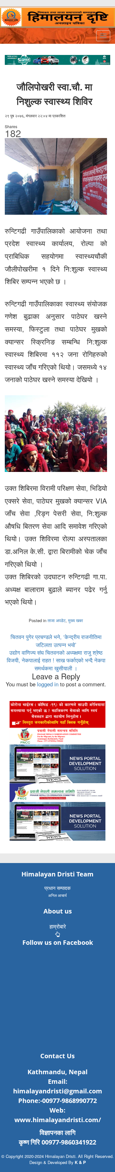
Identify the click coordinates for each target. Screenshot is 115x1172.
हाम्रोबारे (58, 926)
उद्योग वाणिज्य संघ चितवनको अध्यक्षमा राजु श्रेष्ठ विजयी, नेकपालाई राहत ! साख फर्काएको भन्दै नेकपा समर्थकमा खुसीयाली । (56, 660)
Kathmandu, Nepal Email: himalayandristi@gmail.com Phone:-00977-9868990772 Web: (57, 1091)
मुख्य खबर (75, 620)
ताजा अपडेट (56, 620)
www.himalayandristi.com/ (57, 1119)
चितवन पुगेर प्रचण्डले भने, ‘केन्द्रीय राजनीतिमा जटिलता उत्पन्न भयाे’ (56, 640)
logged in (47, 684)
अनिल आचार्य (57, 895)
